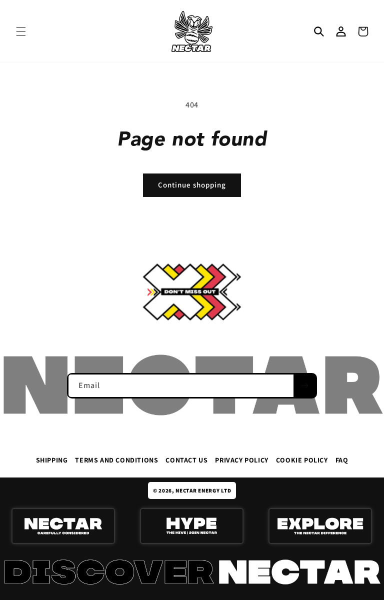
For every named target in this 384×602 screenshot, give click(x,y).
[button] (21, 31)
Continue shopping (192, 185)
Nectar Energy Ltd (203, 490)
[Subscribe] (305, 386)
